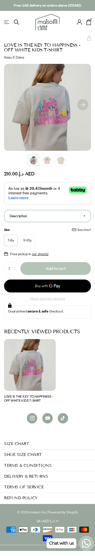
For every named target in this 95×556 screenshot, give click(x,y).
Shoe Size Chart (23, 454)
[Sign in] (79, 22)
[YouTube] (47, 418)
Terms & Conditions (27, 465)
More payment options (47, 298)
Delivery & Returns (26, 476)
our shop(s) (40, 254)
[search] (16, 22)
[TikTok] (63, 418)
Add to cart (55, 268)
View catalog (7, 22)
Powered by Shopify (62, 512)
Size (47, 230)
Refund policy (20, 497)
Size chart (84, 230)
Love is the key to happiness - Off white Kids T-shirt (28, 398)
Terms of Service (24, 487)
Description (18, 216)
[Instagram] (32, 418)
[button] (87, 38)
